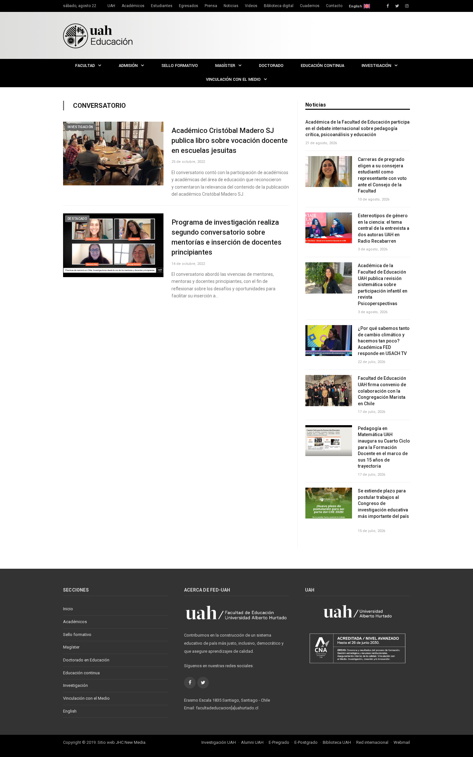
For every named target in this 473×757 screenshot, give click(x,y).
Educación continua (322, 66)
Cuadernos (310, 6)
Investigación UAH (218, 742)
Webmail (402, 742)
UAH (111, 6)
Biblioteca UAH (337, 742)
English (355, 6)
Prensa (211, 6)
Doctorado (271, 66)
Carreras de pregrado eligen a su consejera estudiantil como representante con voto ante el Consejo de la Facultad (382, 175)
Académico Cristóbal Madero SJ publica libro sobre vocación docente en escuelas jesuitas (230, 140)
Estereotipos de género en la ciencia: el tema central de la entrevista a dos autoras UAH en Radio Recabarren (383, 228)
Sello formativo (180, 66)
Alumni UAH (252, 742)
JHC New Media (130, 742)
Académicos (133, 6)
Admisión (128, 66)
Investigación (376, 66)
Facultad (85, 66)
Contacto (334, 6)
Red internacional (372, 742)
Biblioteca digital (278, 6)
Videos (251, 6)
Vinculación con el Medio (233, 79)
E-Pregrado (279, 742)
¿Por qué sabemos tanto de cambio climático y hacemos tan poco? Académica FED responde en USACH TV (384, 341)
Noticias (231, 6)
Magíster (225, 66)
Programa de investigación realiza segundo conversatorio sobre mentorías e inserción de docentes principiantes (227, 237)
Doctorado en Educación (86, 660)
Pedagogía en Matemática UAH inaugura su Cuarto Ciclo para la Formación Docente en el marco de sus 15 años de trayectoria (384, 447)
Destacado (77, 218)
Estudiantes (161, 6)
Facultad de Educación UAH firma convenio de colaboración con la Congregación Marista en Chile (382, 391)
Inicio (68, 608)
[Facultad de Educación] (98, 35)
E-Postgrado (306, 742)
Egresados (188, 6)
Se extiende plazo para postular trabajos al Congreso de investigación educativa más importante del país (384, 506)
